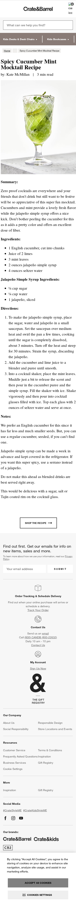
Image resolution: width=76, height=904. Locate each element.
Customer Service (14, 750)
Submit (60, 568)
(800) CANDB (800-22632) (41, 637)
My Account (38, 662)
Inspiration (44, 756)
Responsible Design (50, 722)
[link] (14, 9)
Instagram (13, 818)
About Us (8, 722)
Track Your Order (38, 610)
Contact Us (38, 627)
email (45, 633)
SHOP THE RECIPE (35, 522)
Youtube (21, 818)
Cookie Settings (12, 768)
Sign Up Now (38, 668)
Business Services (14, 762)
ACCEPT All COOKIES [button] (38, 882)
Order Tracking (24, 596)
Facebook (5, 818)
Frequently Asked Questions (20, 756)
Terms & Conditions (50, 750)
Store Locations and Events (55, 729)
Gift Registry (45, 762)
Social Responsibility (15, 729)
